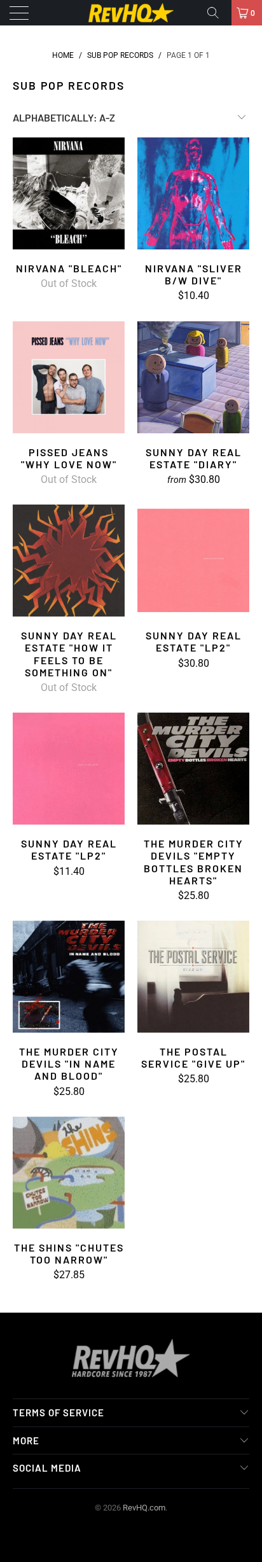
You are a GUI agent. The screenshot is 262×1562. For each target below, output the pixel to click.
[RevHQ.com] (131, 12)
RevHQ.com (144, 1507)
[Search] (217, 12)
